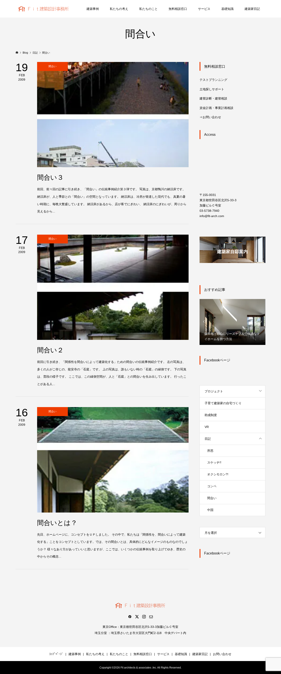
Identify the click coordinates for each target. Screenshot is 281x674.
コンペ (211, 486)
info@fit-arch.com (212, 216)
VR (207, 427)
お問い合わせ (222, 654)
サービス (204, 9)
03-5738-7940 (209, 210)
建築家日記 (252, 9)
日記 (208, 438)
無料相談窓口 (178, 9)
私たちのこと (148, 9)
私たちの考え (119, 9)
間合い (211, 498)
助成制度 (211, 415)
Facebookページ (217, 360)
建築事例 (92, 9)
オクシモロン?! (217, 474)
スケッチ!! (214, 462)
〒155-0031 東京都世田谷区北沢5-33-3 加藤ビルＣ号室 (218, 200)
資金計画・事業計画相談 (216, 108)
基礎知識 (227, 9)
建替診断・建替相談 (213, 98)
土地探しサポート (212, 89)
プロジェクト (214, 391)
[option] (232, 322)
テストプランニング (213, 80)
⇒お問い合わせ (210, 117)
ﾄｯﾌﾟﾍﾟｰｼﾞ (56, 654)
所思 (210, 450)
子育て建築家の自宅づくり (223, 403)
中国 (210, 510)
